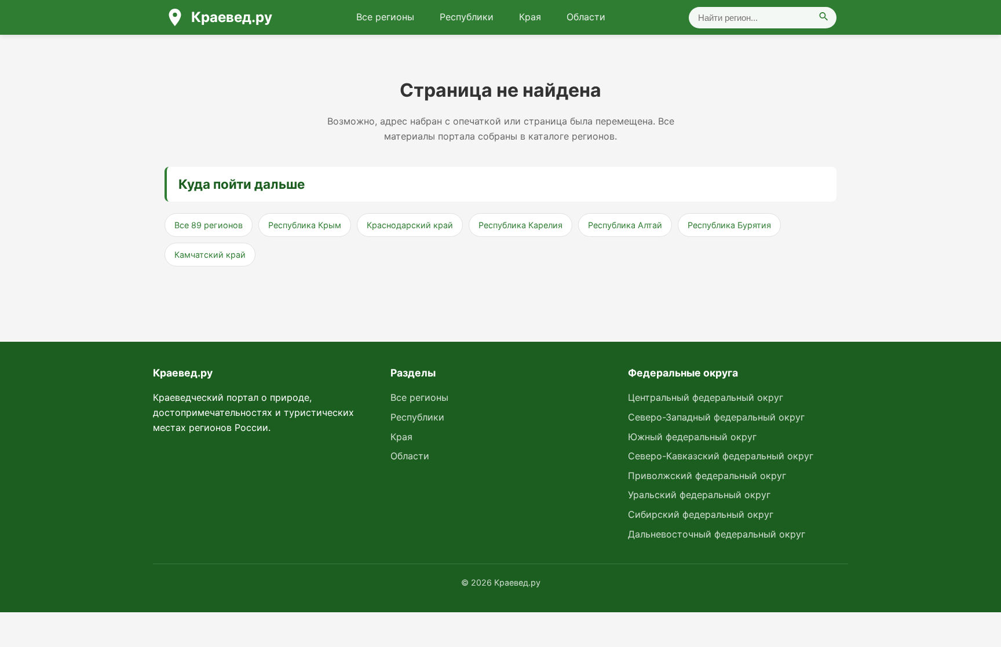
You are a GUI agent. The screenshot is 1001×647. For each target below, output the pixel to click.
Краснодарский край (410, 225)
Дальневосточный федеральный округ (716, 534)
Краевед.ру (231, 17)
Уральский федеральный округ (699, 494)
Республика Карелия (520, 225)
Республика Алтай (625, 225)
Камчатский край (210, 254)
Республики (467, 17)
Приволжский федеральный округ (707, 475)
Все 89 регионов (208, 225)
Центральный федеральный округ (705, 397)
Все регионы (385, 17)
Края (530, 17)
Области (586, 17)
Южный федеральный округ (692, 437)
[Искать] (824, 18)
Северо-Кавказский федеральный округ (720, 456)
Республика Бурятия (729, 225)
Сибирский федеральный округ (700, 514)
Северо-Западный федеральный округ (716, 417)
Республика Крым (304, 225)
